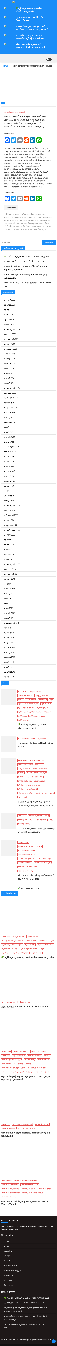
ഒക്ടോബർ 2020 (10, 642)
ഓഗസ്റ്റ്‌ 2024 (9, 417)
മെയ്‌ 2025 (8, 373)
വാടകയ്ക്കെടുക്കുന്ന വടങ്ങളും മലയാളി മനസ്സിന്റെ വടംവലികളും (25, 276)
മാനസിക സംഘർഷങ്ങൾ (28, 867)
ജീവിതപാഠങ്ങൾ (40, 781)
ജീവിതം (21, 773)
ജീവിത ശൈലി (37, 777)
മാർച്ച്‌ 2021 (9, 618)
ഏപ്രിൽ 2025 (10, 378)
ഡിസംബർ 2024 (11, 398)
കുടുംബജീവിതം (24, 769)
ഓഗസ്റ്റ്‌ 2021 (9, 594)
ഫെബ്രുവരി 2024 (12, 447)
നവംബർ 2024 (10, 403)
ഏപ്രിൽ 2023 (10, 496)
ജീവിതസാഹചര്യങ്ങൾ (27, 789)
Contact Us (8, 1285)
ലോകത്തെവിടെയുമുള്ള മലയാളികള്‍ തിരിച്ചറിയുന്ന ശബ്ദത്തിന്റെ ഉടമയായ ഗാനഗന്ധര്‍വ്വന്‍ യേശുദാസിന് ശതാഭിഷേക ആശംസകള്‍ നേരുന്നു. (27, 226)
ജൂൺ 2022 (9, 545)
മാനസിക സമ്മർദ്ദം (25, 871)
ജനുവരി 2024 (10, 452)
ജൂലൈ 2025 (9, 364)
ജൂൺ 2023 (9, 486)
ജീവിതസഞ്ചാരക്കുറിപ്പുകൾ (29, 785)
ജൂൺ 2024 (9, 427)
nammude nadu (30, 217)
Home (6, 1241)
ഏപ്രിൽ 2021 (10, 613)
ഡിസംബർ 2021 (11, 574)
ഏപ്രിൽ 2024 (10, 437)
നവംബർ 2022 (10, 520)
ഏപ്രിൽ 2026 (10, 319)
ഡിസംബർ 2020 (11, 633)
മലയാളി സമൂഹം (25, 820)
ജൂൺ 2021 (9, 603)
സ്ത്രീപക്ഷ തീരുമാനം (37, 716)
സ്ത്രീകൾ (47, 712)
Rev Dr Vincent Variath (26, 738)
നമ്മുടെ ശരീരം (35, 692)
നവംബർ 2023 (10, 461)
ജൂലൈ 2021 (9, 598)
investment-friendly (25, 765)
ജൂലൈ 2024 (9, 422)
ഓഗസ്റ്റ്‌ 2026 (9, 300)
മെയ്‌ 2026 (8, 315)
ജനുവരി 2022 (10, 569)
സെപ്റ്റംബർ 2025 (12, 354)
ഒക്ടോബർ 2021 (10, 584)
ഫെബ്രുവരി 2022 (12, 564)
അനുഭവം (8, 1256)
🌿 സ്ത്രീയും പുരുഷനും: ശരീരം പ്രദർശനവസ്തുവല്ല (26, 256)
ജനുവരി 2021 (10, 628)
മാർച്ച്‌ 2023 (9, 501)
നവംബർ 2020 (10, 638)
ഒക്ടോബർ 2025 (10, 349)
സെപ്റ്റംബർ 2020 (12, 647)
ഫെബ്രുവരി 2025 (12, 388)
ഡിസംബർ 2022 (11, 515)
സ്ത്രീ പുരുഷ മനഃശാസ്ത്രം (28, 704)
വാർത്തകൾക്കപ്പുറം (12, 1270)
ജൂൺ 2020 (9, 662)
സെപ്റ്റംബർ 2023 (12, 471)
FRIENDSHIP (22, 761)
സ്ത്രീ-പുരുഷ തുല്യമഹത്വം (29, 712)
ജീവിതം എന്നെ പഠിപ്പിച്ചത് (37, 773)
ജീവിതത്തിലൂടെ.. (25, 781)
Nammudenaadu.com (18, 1340)
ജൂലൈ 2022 (9, 540)
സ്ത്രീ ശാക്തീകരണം (26, 708)
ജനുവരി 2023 (10, 510)
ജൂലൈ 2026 (9, 305)
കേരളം (7, 1246)
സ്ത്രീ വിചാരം (46, 704)
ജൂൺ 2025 (9, 368)
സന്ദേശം (8, 1280)
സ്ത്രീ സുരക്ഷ (42, 708)
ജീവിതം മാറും (23, 777)
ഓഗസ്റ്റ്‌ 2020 (9, 652)
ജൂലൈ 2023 (9, 481)
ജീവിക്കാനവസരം (40, 769)
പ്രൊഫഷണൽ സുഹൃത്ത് (29, 793)
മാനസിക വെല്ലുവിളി (43, 863)
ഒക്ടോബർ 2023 (10, 466)
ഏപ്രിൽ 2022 (10, 554)
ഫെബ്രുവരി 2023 (12, 505)
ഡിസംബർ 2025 (11, 339)
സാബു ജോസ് (48, 793)
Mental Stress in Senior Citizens (30, 846)
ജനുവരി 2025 (10, 393)
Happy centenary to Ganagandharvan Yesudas (25, 214)
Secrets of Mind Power (26, 855)
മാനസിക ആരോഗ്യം (27, 859)
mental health (23, 842)
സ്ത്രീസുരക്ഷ (23, 720)
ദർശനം (7, 1261)
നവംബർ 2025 (10, 344)
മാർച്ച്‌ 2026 (9, 324)
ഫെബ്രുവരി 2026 (12, 329)
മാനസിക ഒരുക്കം (45, 859)
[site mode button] (49, 59)
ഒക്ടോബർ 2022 (10, 525)
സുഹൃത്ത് (22, 797)
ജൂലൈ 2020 (9, 657)
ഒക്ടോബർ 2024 (10, 408)
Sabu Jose (22, 692)
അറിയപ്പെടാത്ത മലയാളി (39, 816)
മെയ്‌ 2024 (8, 432)
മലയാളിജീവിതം (40, 820)
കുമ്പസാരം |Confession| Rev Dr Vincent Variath (24, 261)
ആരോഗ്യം (9, 1275)
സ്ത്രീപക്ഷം (22, 716)
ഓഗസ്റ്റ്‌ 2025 (9, 359)
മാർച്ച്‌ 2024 (9, 442)
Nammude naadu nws (13, 217)
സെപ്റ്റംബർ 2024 (12, 412)
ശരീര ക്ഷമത (31, 700)
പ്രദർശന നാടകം (25, 696)
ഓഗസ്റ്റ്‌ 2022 (9, 535)
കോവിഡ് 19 (9, 1251)
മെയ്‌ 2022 (8, 549)
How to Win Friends (37, 761)
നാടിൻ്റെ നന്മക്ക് (11, 1266)
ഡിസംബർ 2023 (11, 457)
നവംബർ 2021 (10, 579)
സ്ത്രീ (51, 700)
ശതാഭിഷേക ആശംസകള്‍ (14, 112)
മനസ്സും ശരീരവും (42, 696)
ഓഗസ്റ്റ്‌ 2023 (9, 476)
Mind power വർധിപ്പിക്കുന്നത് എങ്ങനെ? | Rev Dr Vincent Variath (27, 284)
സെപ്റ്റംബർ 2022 (12, 530)
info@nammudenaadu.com (39, 1340)
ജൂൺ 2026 (9, 310)
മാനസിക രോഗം (25, 863)
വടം (51, 820)
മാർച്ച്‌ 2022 (9, 559)
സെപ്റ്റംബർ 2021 (12, 589)
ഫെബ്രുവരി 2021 (12, 623)
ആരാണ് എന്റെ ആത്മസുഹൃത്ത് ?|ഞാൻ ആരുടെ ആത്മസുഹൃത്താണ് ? (25, 268)
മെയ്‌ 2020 (8, 667)
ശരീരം (20, 700)
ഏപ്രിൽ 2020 (10, 672)
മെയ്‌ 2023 (8, 491)
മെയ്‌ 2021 (8, 608)
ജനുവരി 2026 (10, 334)
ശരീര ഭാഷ (42, 700)
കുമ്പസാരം (42, 738)
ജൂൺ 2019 (9, 677)
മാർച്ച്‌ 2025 (9, 383)
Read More (11, 208)
